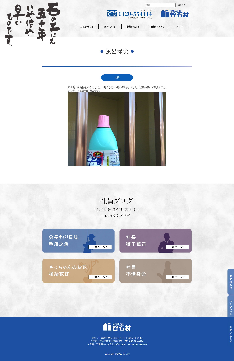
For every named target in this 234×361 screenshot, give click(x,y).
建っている (110, 26)
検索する (181, 5)
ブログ (179, 26)
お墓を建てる (87, 26)
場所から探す (133, 26)
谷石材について (156, 26)
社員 (117, 77)
